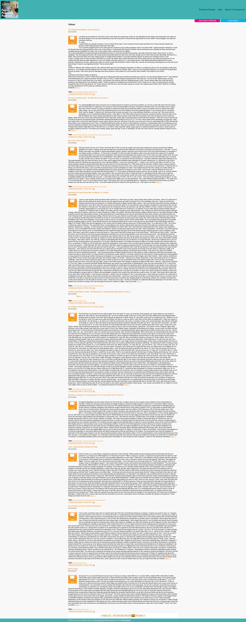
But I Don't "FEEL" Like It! (77, 141)
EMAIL (80, 94)
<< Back (104, 616)
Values (95, 92)
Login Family (233, 21)
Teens (98, 441)
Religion (89, 285)
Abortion (74, 92)
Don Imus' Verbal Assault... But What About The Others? (88, 98)
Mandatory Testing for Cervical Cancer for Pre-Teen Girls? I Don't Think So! (95, 395)
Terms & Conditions (99, 620)
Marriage (94, 186)
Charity (74, 500)
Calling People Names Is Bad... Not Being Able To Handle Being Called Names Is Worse (99, 292)
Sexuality (101, 186)
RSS (90, 94)
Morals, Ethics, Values (96, 134)
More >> (77, 88)
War (103, 285)
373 (122, 616)
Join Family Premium (207, 21)
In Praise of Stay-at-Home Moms (83, 500)
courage (89, 134)
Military (74, 285)
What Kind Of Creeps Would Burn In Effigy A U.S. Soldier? (88, 192)
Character (75, 186)
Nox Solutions (126, 620)
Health (74, 300)
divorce (74, 389)
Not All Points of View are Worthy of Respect (84, 506)
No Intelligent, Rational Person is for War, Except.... (86, 307)
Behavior (74, 609)
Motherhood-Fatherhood (88, 92)
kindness (83, 609)
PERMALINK (72, 94)
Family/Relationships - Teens (79, 441)
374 (125, 616)
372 (118, 616)
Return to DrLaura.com (235, 9)
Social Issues (105, 134)
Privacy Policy (110, 620)
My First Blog (73, 569)
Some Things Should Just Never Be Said (82, 447)
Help (220, 9)
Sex (97, 186)
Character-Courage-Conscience (80, 134)
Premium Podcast (207, 9)
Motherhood (79, 92)
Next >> (142, 616)
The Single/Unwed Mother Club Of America (84, 30)
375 (129, 616)
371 (114, 616)
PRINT (86, 94)
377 (137, 616)
